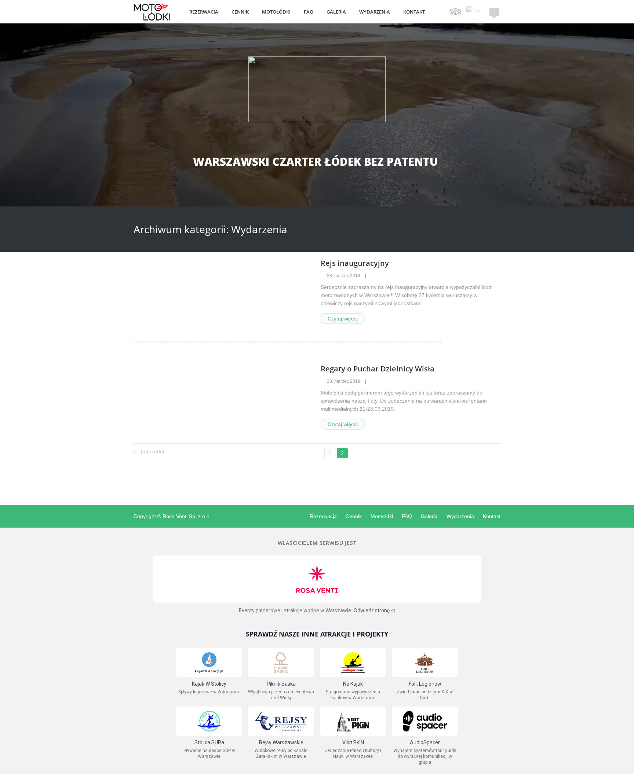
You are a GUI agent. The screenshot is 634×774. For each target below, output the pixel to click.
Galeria (336, 11)
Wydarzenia (374, 11)
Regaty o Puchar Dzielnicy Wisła (377, 369)
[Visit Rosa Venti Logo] (317, 578)
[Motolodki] (152, 18)
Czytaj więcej (343, 319)
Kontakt (414, 11)
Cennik (240, 11)
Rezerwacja (203, 11)
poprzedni (152, 451)
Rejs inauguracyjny (355, 263)
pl (494, 12)
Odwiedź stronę (372, 610)
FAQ (308, 11)
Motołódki (276, 11)
